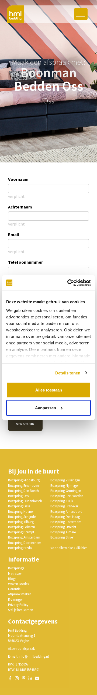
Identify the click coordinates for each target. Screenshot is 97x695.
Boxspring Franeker (64, 506)
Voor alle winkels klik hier (68, 548)
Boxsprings (16, 568)
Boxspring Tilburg (21, 522)
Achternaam (20, 207)
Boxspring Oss (18, 496)
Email (13, 234)
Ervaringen (15, 599)
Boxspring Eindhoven (23, 485)
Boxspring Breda (20, 548)
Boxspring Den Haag (65, 516)
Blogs (12, 578)
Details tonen (67, 372)
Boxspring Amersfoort (66, 511)
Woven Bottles (18, 584)
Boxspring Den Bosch (23, 490)
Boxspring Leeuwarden (66, 496)
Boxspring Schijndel (22, 516)
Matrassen (15, 573)
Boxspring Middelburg (24, 480)
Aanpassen (45, 407)
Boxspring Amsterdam (24, 537)
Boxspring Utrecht (63, 527)
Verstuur (25, 424)
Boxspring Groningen (65, 490)
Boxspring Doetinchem (24, 542)
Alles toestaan (48, 390)
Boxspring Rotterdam (65, 522)
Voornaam (18, 179)
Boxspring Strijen (62, 537)
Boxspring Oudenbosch (25, 501)
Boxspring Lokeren (21, 527)
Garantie (14, 589)
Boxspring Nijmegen (64, 485)
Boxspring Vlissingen (65, 480)
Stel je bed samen (20, 610)
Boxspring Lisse (19, 506)
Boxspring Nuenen (21, 511)
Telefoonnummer (25, 262)
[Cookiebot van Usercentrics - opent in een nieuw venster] (68, 282)
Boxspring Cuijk (61, 501)
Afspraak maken (19, 594)
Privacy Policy (18, 604)
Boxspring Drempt (21, 532)
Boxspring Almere (63, 532)
